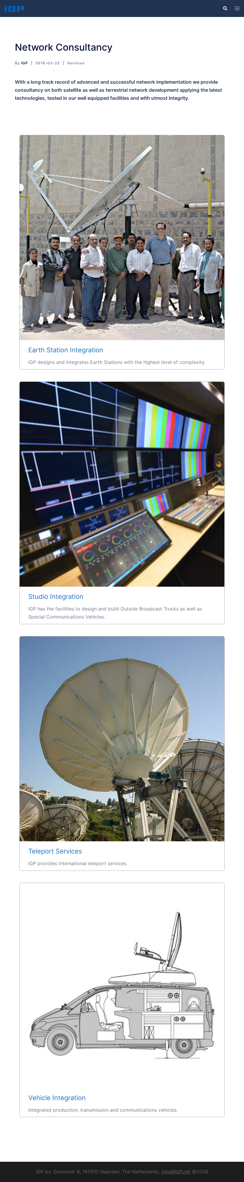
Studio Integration (122, 484)
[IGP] (14, 8)
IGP (24, 63)
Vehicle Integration (122, 985)
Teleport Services (122, 739)
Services (76, 63)
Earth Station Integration (122, 237)
